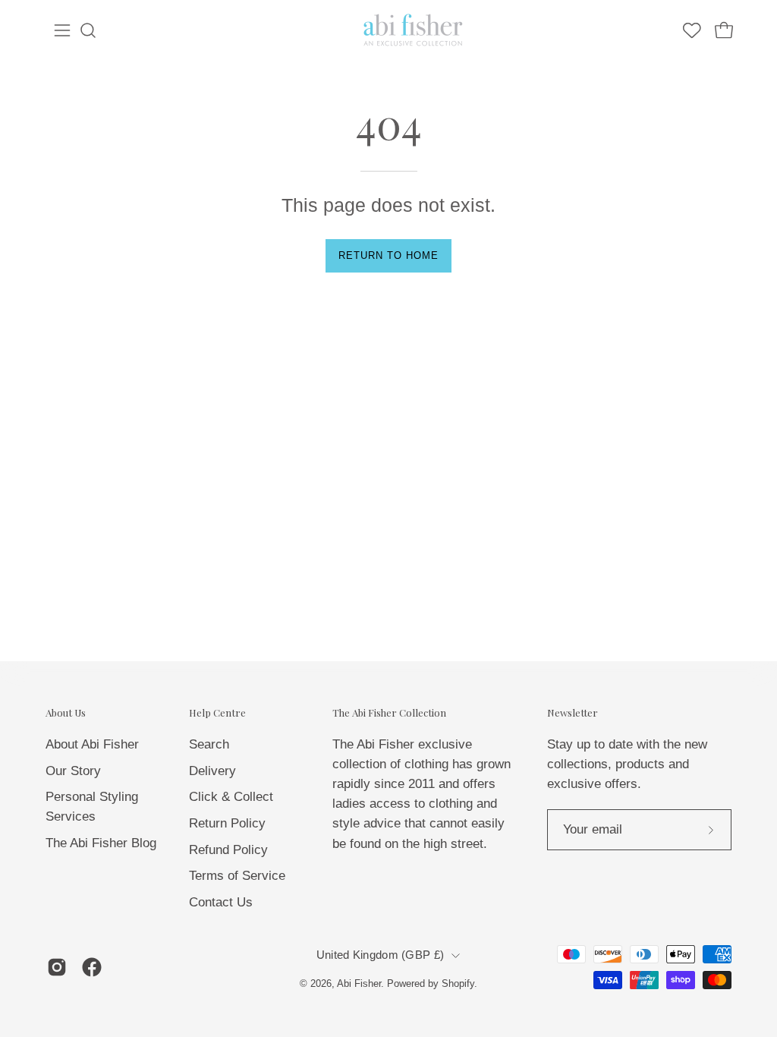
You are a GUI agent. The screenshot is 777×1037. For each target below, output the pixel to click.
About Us (66, 713)
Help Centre (217, 713)
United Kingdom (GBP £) (380, 955)
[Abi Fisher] (414, 30)
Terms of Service (237, 875)
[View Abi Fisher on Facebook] (91, 967)
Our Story (73, 770)
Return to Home (388, 255)
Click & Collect (231, 797)
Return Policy (227, 822)
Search (209, 744)
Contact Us (221, 901)
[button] (88, 30)
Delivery (212, 770)
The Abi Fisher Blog (101, 843)
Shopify (458, 984)
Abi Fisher (359, 984)
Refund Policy (228, 849)
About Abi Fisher (92, 744)
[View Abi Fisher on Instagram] (57, 967)
